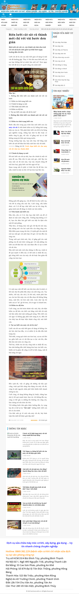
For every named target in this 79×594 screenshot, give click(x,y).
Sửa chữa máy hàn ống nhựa (62, 80)
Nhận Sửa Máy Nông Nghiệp (49, 22)
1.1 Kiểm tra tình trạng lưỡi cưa (20, 101)
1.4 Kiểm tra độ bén (16, 109)
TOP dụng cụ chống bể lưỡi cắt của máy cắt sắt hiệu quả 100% (35, 452)
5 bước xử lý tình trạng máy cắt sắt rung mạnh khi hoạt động (35, 434)
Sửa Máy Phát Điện (61, 42)
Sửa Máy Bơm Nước (61, 72)
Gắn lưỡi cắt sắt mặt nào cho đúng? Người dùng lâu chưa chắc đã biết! (35, 470)
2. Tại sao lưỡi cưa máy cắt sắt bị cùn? (22, 112)
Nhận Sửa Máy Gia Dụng (38, 22)
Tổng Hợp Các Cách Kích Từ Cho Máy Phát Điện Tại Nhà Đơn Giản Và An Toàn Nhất (66, 151)
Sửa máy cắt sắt (60, 61)
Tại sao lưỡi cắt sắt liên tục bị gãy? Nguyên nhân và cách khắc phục (35, 504)
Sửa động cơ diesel (61, 68)
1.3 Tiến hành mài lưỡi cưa (18, 107)
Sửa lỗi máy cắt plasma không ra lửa (65, 160)
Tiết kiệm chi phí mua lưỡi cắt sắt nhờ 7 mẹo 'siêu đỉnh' (34, 488)
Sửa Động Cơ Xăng (61, 65)
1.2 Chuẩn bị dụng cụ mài (18, 104)
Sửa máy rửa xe (60, 76)
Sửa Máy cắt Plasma (61, 50)
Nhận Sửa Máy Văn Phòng (72, 22)
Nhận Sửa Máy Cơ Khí (4, 22)
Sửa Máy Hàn (59, 46)
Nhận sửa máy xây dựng (26, 22)
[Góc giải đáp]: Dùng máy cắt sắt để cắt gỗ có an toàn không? (35, 522)
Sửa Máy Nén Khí (60, 53)
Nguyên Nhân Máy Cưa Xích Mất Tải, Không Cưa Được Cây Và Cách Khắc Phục (66, 169)
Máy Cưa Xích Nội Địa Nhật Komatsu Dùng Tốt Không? (66, 132)
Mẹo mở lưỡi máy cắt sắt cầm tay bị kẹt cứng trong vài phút (66, 142)
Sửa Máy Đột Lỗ (60, 85)
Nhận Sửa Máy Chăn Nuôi (61, 22)
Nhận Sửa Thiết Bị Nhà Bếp (14, 22)
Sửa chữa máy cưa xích (62, 57)
